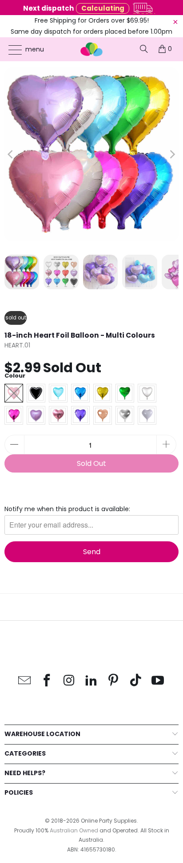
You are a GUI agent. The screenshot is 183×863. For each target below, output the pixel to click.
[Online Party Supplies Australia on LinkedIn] (91, 681)
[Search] (143, 49)
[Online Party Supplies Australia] (91, 49)
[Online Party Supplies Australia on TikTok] (135, 681)
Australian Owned (74, 830)
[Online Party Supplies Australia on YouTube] (158, 681)
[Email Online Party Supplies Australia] (24, 681)
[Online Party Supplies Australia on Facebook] (47, 681)
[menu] (11, 50)
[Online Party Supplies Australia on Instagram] (69, 681)
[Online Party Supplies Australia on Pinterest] (113, 681)
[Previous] (11, 154)
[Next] (172, 154)
